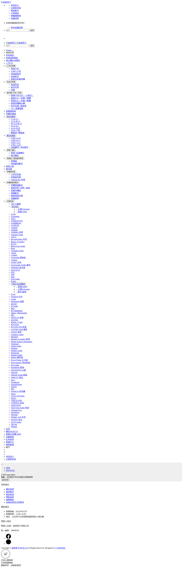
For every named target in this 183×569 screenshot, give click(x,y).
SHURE (14, 373)
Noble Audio (16, 346)
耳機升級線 (11, 114)
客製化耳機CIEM (13, 434)
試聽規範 (10, 437)
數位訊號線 (11, 136)
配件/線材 (21, 292)
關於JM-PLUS (12, 432)
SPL (12, 389)
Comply (14, 255)
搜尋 (32, 30)
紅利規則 (10, 439)
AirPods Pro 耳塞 (18, 180)
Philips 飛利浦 (17, 357)
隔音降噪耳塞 (17, 196)
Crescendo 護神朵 (18, 257)
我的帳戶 (15, 10)
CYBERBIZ (60, 548)
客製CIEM (21, 212)
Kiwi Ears (15, 324)
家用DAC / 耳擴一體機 (21, 101)
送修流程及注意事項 (15, 502)
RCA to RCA (16, 124)
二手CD (9, 63)
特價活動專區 (12, 58)
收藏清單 (15, 18)
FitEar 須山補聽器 (18, 284)
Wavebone (15, 412)
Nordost (14, 348)
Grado (13, 299)
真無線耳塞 (16, 177)
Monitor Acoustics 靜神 (20, 339)
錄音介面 (10, 166)
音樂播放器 (11, 111)
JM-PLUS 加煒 (17, 317)
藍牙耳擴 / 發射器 (18, 106)
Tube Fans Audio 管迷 (20, 408)
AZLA (13, 237)
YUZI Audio (16, 422)
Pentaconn (15, 353)
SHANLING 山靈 (18, 370)
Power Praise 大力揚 (19, 360)
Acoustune (15, 216)
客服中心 (10, 442)
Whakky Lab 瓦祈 (18, 417)
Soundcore (15, 382)
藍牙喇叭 (15, 155)
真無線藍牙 (16, 74)
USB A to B (16, 138)
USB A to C (16, 140)
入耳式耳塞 (16, 174)
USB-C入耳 (16, 71)
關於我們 (10, 489)
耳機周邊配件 (17, 185)
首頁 (8, 429)
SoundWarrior (16, 384)
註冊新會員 (16, 8)
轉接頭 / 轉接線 (17, 133)
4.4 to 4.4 (14, 126)
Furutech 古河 (16, 297)
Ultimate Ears (16, 410)
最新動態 (10, 445)
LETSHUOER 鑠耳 (19, 329)
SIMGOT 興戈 (17, 377)
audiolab (14, 230)
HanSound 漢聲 (17, 301)
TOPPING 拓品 (17, 403)
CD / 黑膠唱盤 (17, 108)
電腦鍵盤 (15, 198)
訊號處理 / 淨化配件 (19, 147)
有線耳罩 (15, 85)
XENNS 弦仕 (16, 420)
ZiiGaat (14, 424)
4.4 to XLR (15, 128)
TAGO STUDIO (18, 396)
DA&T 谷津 (16, 262)
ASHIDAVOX (17, 221)
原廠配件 (15, 193)
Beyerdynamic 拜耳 (19, 239)
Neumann (15, 344)
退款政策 (10, 494)
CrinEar (14, 260)
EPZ (13, 272)
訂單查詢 (15, 13)
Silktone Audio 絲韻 (19, 375)
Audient (14, 228)
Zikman (14, 427)
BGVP (13, 244)
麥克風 (9, 169)
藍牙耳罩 (15, 87)
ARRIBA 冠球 (17, 232)
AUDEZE (15, 225)
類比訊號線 (11, 117)
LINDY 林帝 (16, 332)
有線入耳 (15, 69)
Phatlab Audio (16, 355)
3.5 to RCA (15, 121)
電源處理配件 (17, 164)
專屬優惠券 (16, 16)
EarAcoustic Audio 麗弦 (20, 265)
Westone (14, 415)
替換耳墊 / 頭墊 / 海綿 (20, 188)
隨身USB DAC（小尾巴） (22, 95)
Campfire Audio (17, 251)
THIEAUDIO (16, 400)
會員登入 (15, 5)
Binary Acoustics (17, 242)
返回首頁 (5, 480)
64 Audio (15, 207)
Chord (13, 253)
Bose (13, 248)
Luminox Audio (17, 335)
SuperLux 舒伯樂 (18, 391)
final (12, 277)
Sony (13, 380)
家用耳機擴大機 (18, 103)
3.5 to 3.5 (14, 119)
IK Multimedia (17, 311)
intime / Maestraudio (19, 313)
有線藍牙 (15, 76)
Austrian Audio (17, 235)
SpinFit (14, 387)
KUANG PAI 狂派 (19, 327)
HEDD (14, 304)
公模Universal (23, 209)
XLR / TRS (15, 130)
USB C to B (16, 145)
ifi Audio (14, 306)
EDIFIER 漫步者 (18, 268)
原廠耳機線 (16, 190)
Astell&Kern (16, 223)
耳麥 (13, 90)
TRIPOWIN (16, 405)
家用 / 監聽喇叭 (17, 153)
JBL (12, 315)
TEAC (13, 398)
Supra (13, 394)
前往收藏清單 (17, 27)
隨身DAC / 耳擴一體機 (21, 98)
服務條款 (10, 500)
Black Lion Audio (18, 246)
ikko (12, 308)
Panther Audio (16, 351)
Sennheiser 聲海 (17, 367)
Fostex (13, 281)
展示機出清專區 (13, 60)
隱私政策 (10, 497)
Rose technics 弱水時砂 (20, 363)
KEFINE (14, 320)
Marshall (14, 337)
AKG (13, 219)
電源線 (14, 161)
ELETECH (15, 270)
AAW (13, 214)
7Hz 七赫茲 (16, 204)
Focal (13, 294)
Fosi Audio (15, 279)
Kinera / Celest (17, 322)
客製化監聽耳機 (18, 79)
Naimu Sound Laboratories (21, 342)
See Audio (15, 365)
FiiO (13, 275)
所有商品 (10, 55)
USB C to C (16, 143)
